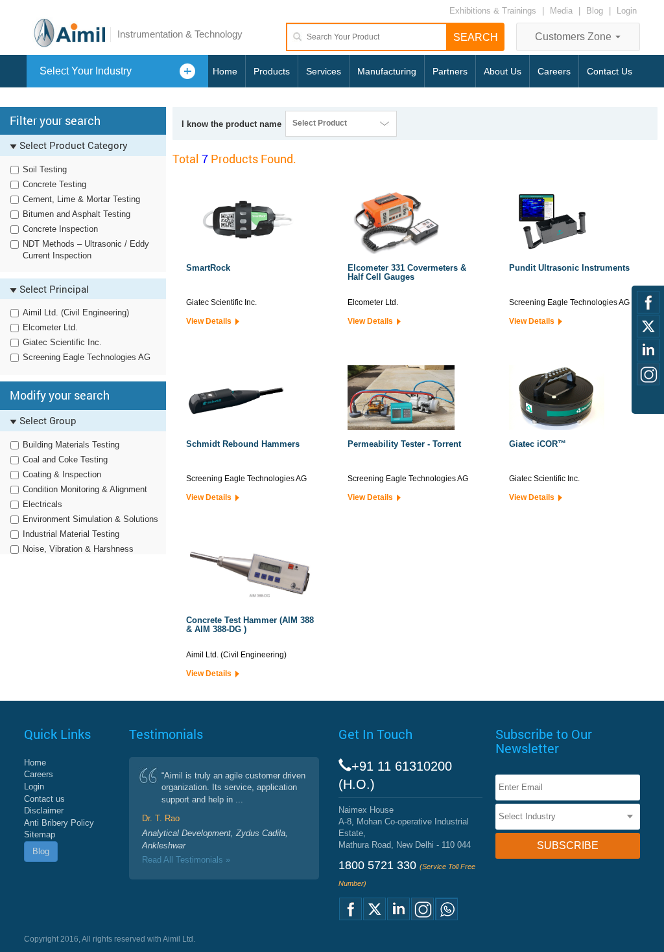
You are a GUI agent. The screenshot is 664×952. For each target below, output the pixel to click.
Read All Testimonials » (186, 860)
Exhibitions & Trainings (492, 11)
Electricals (42, 504)
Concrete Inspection (60, 229)
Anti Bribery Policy (59, 823)
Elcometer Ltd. (50, 327)
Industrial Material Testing (71, 534)
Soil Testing (45, 169)
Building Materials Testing (71, 444)
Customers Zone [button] (574, 36)
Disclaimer (44, 810)
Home (225, 71)
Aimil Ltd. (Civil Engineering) (76, 312)
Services (323, 71)
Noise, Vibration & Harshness (78, 549)
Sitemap (39, 834)
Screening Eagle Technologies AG (86, 357)
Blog (594, 11)
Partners (450, 71)
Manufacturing (386, 71)
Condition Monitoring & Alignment (85, 489)
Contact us (44, 799)
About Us (502, 71)
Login (627, 11)
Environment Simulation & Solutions (90, 519)
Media (562, 11)
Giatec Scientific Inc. (62, 342)
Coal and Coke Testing (65, 459)
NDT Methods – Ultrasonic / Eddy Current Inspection (86, 250)
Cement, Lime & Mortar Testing (81, 199)
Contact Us (609, 71)
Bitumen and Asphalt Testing (76, 214)
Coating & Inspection (62, 474)
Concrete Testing (54, 184)
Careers (554, 71)
